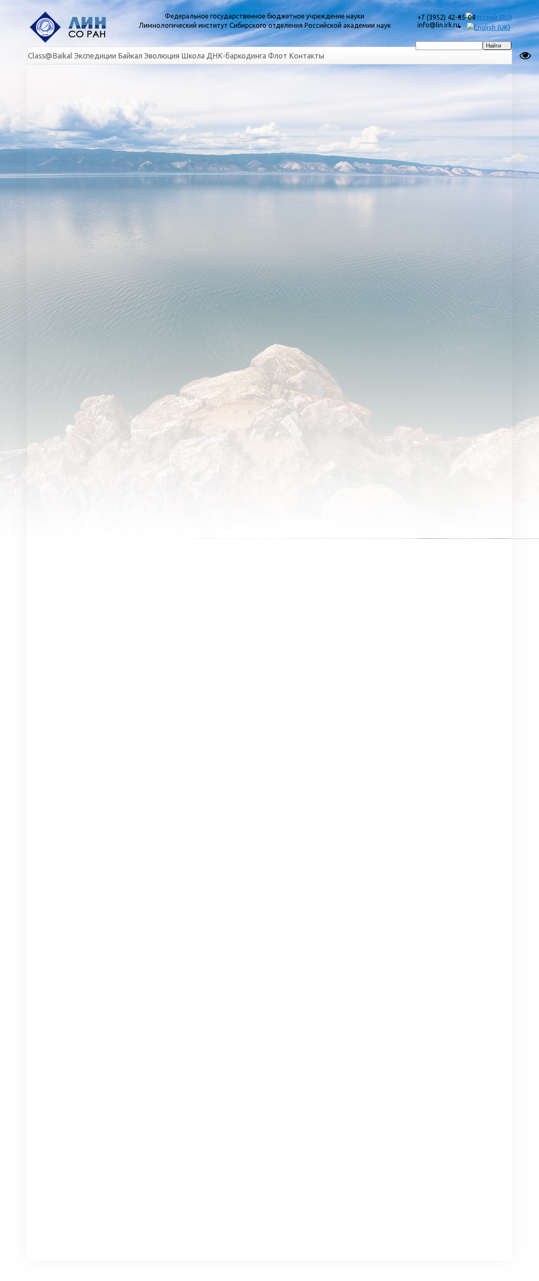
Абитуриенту (55, 252)
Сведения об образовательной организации (63, 272)
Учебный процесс (62, 237)
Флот (277, 55)
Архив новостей (463, 1216)
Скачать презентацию (176, 140)
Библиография (58, 159)
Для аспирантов (287, 76)
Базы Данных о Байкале (59, 177)
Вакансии (50, 223)
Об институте (56, 88)
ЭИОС (44, 294)
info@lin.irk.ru (438, 25)
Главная (142, 76)
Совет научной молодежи (59, 120)
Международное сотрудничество (62, 141)
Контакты (306, 55)
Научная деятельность (72, 103)
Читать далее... (480, 171)
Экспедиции (95, 55)
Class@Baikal (50, 55)
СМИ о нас (51, 194)
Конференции (56, 209)
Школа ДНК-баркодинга (223, 55)
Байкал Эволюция (148, 55)
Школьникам (55, 308)
